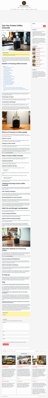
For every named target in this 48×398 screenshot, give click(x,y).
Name (4, 331)
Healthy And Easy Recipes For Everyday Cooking (40, 64)
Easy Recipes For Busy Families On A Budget (40, 56)
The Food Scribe (6, 396)
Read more (3, 378)
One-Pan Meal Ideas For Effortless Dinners (39, 60)
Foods (18, 9)
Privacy (39, 396)
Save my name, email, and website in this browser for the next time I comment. (15, 342)
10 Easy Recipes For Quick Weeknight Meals (40, 48)
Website (4, 338)
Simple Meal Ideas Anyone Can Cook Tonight (40, 52)
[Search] (44, 26)
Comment (4, 322)
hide (6, 66)
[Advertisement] (24, 16)
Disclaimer (45, 396)
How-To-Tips (22, 9)
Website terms (41, 396)
